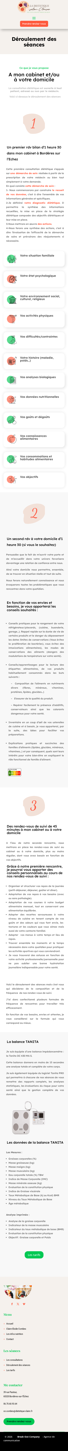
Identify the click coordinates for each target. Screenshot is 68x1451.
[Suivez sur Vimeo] (24, 1304)
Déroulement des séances (18, 1365)
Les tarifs (34, 1255)
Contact (10, 1339)
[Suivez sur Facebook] (12, 1304)
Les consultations (14, 1360)
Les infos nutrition (14, 1334)
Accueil (9, 1323)
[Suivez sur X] (18, 1304)
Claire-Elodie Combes (16, 1328)
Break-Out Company (28, 1436)
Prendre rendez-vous (34, 23)
